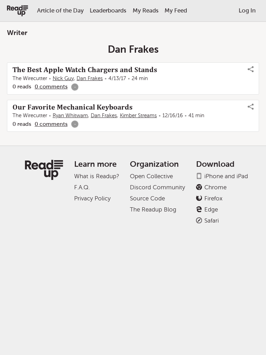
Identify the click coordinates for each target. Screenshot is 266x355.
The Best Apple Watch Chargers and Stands (84, 70)
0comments (51, 86)
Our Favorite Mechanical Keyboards (72, 107)
